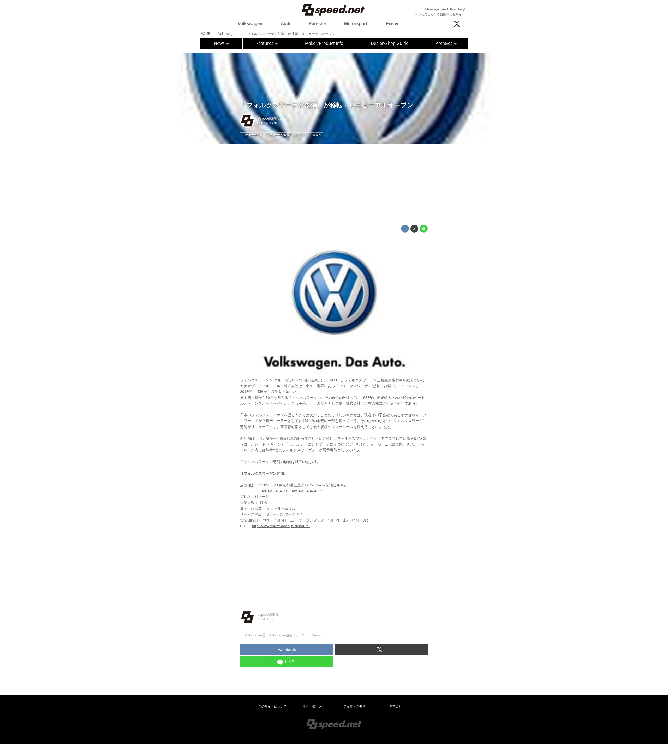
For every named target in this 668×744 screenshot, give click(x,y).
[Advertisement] (334, 184)
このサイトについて (272, 706)
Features (265, 43)
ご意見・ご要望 (355, 706)
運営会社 (395, 706)
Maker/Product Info (324, 43)
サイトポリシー (313, 706)
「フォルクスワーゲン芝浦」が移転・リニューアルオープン (327, 105)
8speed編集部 (269, 118)
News (220, 43)
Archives (445, 43)
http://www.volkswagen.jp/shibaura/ (281, 526)
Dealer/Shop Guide (389, 43)
